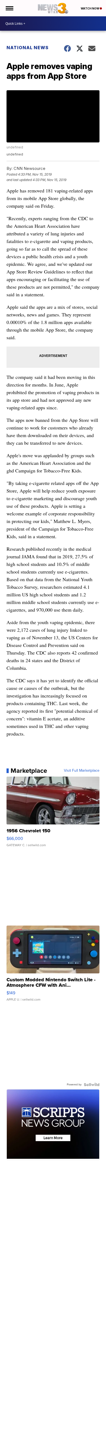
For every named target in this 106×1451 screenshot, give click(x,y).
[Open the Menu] (9, 8)
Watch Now (90, 8)
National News (28, 47)
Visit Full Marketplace (81, 771)
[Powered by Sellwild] (91, 1084)
